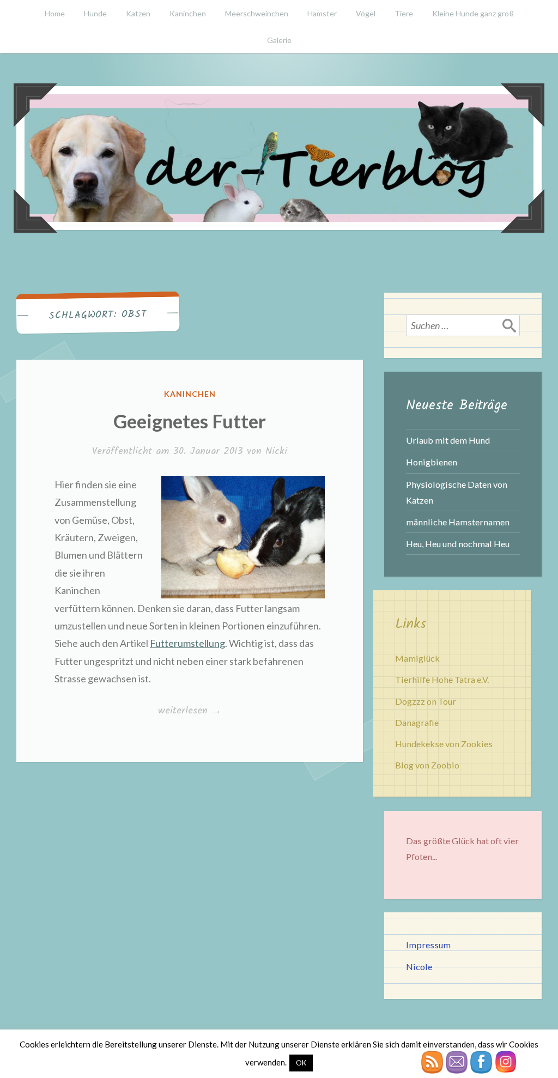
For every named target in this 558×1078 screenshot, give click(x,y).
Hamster (322, 13)
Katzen (138, 13)
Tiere (404, 13)
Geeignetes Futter (189, 420)
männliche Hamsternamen (458, 522)
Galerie (279, 40)
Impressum (428, 945)
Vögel (365, 13)
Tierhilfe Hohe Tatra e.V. (442, 679)
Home (55, 13)
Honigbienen (431, 462)
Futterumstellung (187, 643)
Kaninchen (187, 13)
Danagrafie (417, 722)
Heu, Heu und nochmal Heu (458, 543)
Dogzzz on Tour (425, 701)
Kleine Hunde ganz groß (473, 13)
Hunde (95, 13)
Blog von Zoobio (427, 765)
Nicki (276, 451)
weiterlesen (189, 711)
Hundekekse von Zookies (444, 743)
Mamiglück (417, 658)
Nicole (419, 966)
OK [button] (301, 1062)
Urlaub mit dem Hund (448, 440)
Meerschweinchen (256, 13)
